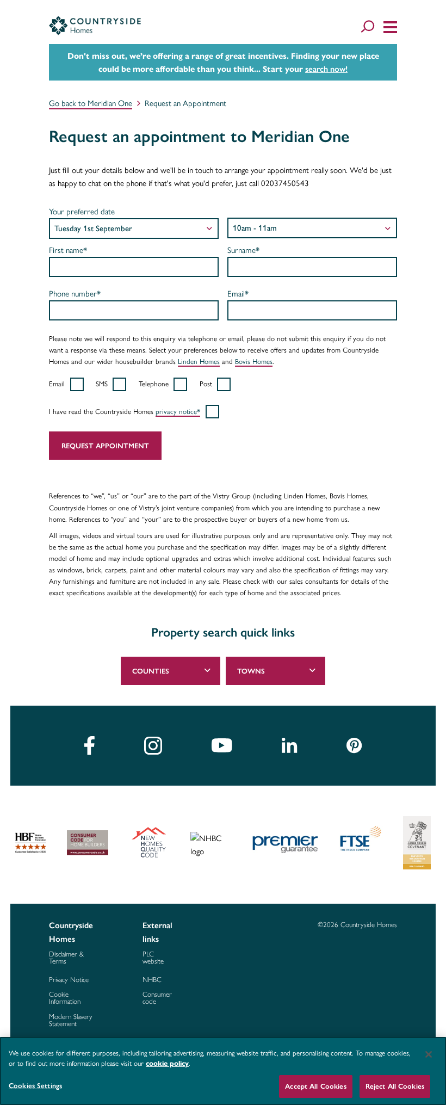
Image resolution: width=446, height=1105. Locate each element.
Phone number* (75, 294)
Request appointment (105, 445)
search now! (326, 69)
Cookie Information (64, 998)
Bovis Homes (253, 361)
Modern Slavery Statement (70, 1020)
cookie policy (167, 1063)
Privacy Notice (69, 979)
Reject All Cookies (395, 1086)
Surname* (243, 250)
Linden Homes (199, 361)
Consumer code (157, 998)
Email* (238, 294)
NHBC (152, 979)
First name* (68, 250)
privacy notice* (178, 411)
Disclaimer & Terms (66, 957)
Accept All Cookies (315, 1086)
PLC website (153, 957)
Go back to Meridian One (90, 103)
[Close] (429, 1054)
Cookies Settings (35, 1086)
